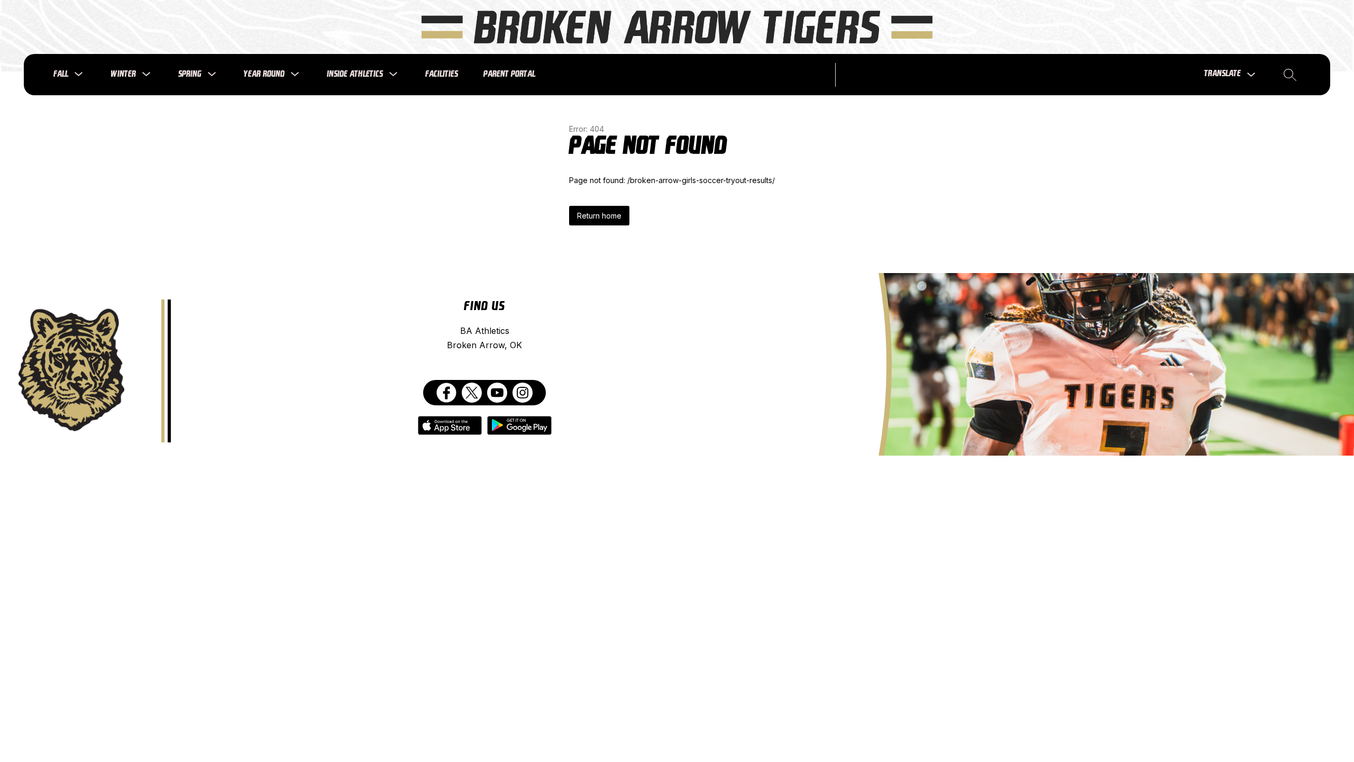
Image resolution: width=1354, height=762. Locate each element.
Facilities (441, 74)
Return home (599, 215)
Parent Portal (509, 74)
